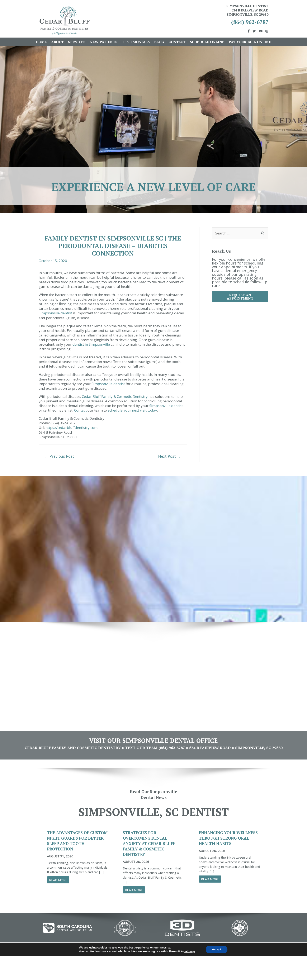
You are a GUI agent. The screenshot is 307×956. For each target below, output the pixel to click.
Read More (59, 880)
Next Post (169, 456)
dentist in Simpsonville (91, 344)
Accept (216, 949)
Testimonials (136, 41)
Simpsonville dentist (55, 313)
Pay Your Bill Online (250, 41)
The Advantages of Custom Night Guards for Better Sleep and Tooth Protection (77, 840)
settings (189, 951)
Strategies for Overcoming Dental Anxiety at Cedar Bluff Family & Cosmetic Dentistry (149, 843)
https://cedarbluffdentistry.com (72, 427)
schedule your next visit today (132, 410)
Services (76, 41)
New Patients (103, 41)
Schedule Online (207, 41)
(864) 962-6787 (249, 21)
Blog (159, 41)
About (57, 41)
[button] (240, 296)
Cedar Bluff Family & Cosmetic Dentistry (115, 396)
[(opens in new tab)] (67, 927)
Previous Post (59, 456)
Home (41, 41)
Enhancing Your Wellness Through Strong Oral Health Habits (228, 838)
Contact (177, 41)
